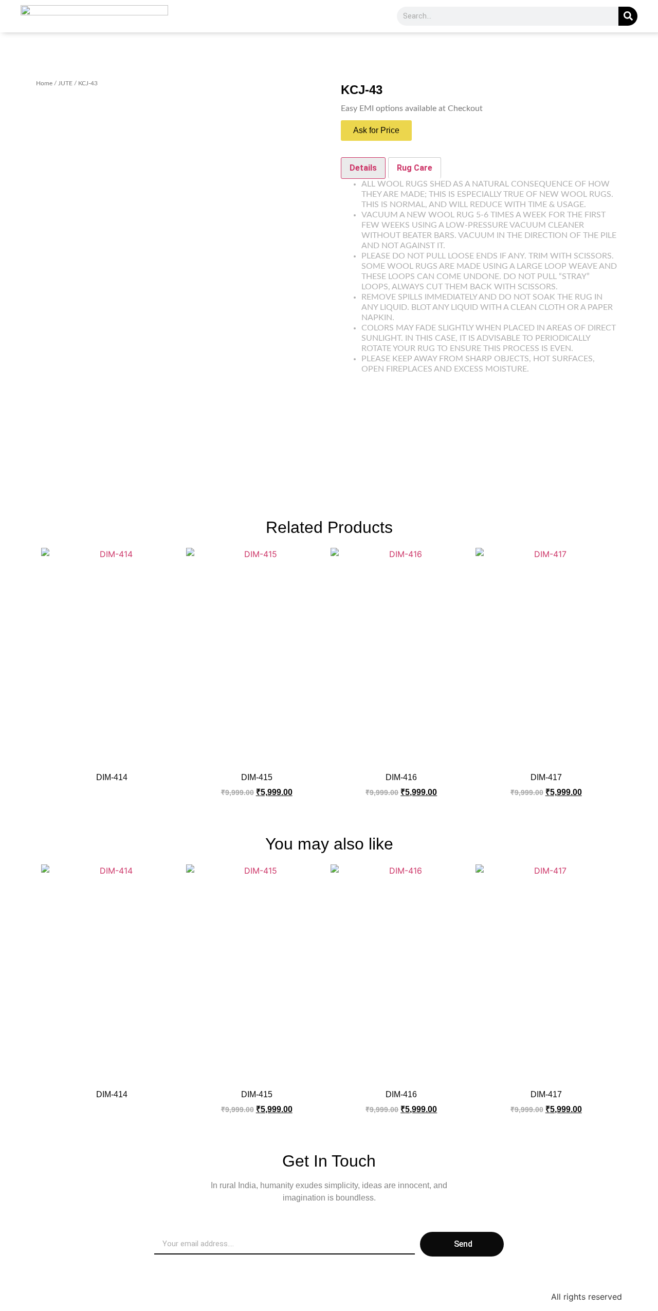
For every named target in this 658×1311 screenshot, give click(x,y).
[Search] (627, 16)
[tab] (363, 168)
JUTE (65, 83)
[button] (376, 130)
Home (44, 83)
